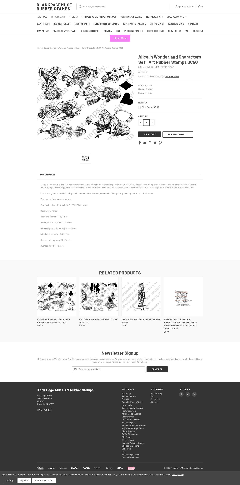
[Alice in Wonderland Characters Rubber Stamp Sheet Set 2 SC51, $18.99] (56, 296)
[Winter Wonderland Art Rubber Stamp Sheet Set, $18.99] (99, 296)
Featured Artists (154, 17)
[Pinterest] (160, 143)
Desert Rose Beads (155, 31)
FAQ (186, 31)
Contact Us (197, 31)
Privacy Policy (178, 474)
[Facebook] (139, 143)
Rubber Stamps (58, 17)
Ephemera (107, 31)
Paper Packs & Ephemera (134, 24)
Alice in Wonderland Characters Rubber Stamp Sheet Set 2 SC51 (53, 321)
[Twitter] (155, 143)
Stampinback (43, 31)
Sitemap (154, 402)
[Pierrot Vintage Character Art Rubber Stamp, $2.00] (141, 296)
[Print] (150, 143)
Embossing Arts (82, 24)
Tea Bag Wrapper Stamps (65, 31)
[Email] (144, 143)
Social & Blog (174, 31)
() (201, 7)
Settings (9, 480)
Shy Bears (193, 24)
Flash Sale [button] (120, 38)
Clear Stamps (43, 24)
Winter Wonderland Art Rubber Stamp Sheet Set (98, 321)
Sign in (180, 7)
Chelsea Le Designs (89, 31)
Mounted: (143, 103)
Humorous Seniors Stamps (106, 24)
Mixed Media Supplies (177, 17)
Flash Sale (42, 17)
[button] (171, 76)
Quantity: (143, 116)
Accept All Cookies (44, 480)
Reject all (24, 480)
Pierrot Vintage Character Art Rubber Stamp (141, 321)
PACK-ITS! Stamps (176, 24)
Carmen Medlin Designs (131, 17)
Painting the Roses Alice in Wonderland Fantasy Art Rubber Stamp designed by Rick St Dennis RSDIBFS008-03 (180, 324)
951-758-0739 (45, 410)
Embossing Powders (133, 31)
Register (189, 7)
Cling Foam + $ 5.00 (150, 107)
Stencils (73, 17)
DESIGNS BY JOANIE (62, 24)
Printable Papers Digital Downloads (99, 17)
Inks (118, 31)
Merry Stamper (157, 24)
